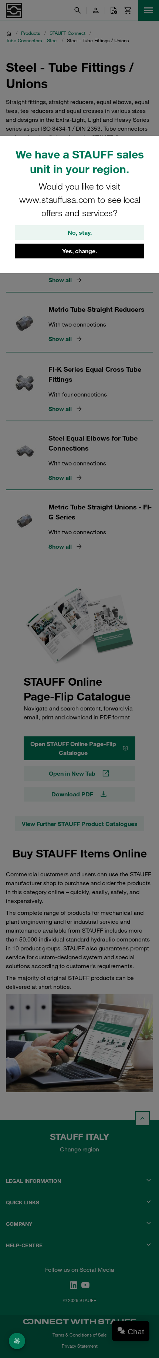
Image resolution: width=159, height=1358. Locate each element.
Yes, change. (79, 251)
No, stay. (80, 232)
